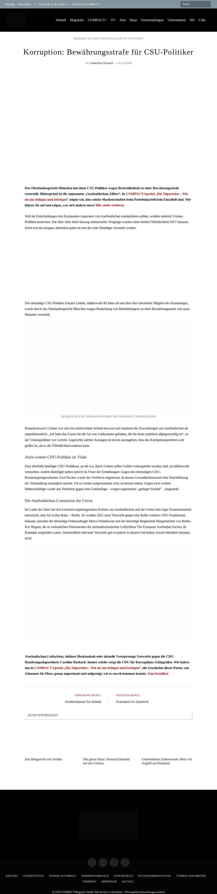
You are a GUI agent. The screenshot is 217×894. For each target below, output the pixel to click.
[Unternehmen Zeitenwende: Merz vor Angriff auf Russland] (167, 739)
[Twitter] (12, 201)
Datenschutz (123, 876)
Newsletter (24, 4)
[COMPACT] (16, 20)
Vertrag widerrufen (191, 876)
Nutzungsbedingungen (154, 876)
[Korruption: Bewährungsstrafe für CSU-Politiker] (108, 176)
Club (202, 20)
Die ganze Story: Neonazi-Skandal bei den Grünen (106, 761)
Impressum (109, 881)
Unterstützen (177, 20)
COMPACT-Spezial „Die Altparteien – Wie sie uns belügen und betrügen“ (87, 668)
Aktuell (61, 20)
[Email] (12, 212)
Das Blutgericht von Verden (43, 759)
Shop (133, 20)
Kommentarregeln (95, 876)
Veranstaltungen (152, 20)
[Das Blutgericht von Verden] (50, 739)
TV (113, 20)
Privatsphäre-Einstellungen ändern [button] (145, 892)
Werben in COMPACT (85, 4)
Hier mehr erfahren (110, 205)
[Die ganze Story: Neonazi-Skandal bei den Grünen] (108, 739)
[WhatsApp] (12, 223)
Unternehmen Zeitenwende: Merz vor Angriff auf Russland (167, 761)
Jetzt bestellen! (157, 673)
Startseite (79, 38)
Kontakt (10, 4)
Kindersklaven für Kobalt (83, 701)
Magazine (77, 20)
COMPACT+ (97, 20)
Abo (123, 20)
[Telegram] (12, 190)
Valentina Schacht (102, 63)
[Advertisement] (108, 265)
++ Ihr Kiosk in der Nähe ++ (51, 4)
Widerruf (89, 881)
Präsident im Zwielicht (132, 701)
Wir (192, 20)
